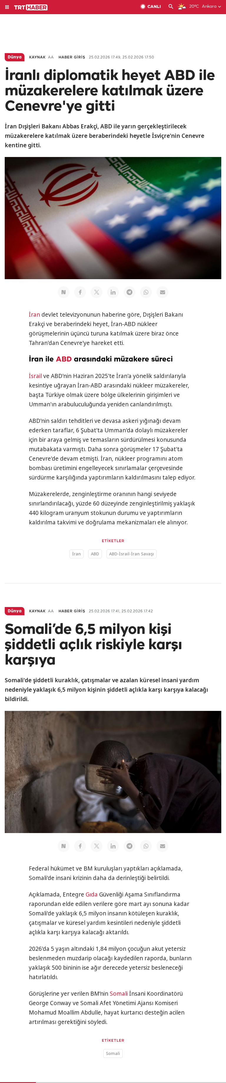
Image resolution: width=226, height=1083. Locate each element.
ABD (64, 359)
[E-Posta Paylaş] (162, 292)
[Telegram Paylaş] (129, 292)
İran (34, 314)
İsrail (35, 376)
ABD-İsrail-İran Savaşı (131, 554)
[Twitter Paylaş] (96, 292)
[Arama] (170, 7)
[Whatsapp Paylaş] (146, 292)
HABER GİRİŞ (72, 57)
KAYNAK (37, 57)
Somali (119, 993)
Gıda (92, 894)
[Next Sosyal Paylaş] (63, 292)
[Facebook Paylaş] (80, 292)
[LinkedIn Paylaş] (113, 292)
